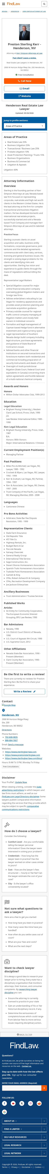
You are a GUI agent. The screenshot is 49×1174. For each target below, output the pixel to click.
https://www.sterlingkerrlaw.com (20, 751)
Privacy (14, 1167)
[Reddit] (39, 1103)
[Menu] (3, 3)
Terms (5, 1167)
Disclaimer (26, 1167)
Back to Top (25, 1034)
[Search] (44, 4)
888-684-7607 (11, 740)
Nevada (4, 11)
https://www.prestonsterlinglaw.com (22, 755)
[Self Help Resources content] (44, 1137)
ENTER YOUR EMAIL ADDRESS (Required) (19, 1083)
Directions (7, 729)
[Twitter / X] (21, 1103)
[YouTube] (13, 1103)
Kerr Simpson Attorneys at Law (34, 11)
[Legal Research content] (44, 1145)
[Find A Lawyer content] (44, 1129)
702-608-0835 (11, 737)
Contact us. (27, 1066)
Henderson (15, 11)
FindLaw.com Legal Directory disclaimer (20, 796)
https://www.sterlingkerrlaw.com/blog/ (23, 758)
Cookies (38, 1167)
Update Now (21, 782)
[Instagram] (30, 1103)
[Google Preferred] (4, 1112)
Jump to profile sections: (16, 120)
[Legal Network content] (44, 1153)
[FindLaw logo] (14, 4)
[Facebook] (4, 1103)
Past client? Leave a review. (24, 58)
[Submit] (44, 1088)
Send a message (15, 744)
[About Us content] (44, 1121)
